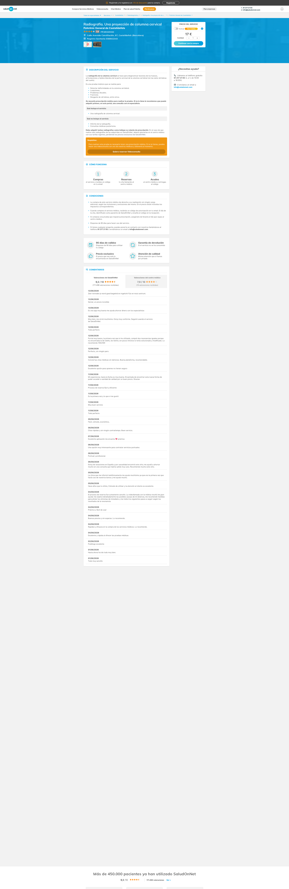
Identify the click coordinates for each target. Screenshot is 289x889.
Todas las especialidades (91, 15)
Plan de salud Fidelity (132, 9)
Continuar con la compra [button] (188, 43)
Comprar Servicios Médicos (83, 9)
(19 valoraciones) (107, 32)
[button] (189, 38)
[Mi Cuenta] (282, 9)
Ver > (168, 880)
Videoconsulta (102, 9)
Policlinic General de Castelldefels (104, 28)
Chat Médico (116, 9)
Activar (187, 29)
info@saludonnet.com (183, 87)
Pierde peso (149, 9)
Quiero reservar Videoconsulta (126, 152)
